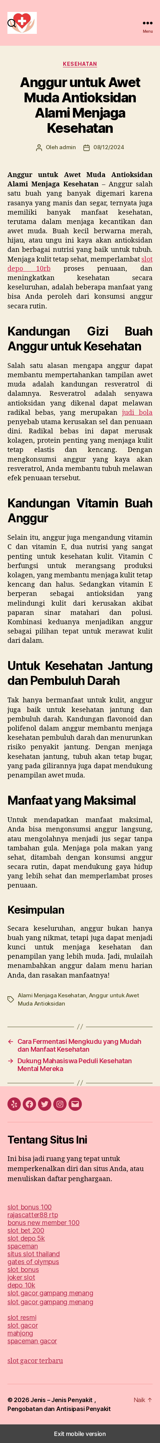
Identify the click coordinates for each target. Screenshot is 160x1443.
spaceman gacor (32, 1341)
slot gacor (22, 1325)
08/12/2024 (108, 147)
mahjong (20, 1333)
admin (67, 147)
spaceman (22, 1246)
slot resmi (21, 1317)
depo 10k (21, 1285)
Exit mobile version (80, 1433)
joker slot (21, 1277)
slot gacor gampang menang (50, 1293)
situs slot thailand (33, 1254)
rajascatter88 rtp (32, 1215)
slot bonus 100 (29, 1207)
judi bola (137, 412)
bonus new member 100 (43, 1222)
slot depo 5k (26, 1238)
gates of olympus (33, 1262)
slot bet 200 (25, 1230)
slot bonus (23, 1269)
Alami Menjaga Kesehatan (52, 995)
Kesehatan (80, 64)
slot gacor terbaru (35, 1361)
